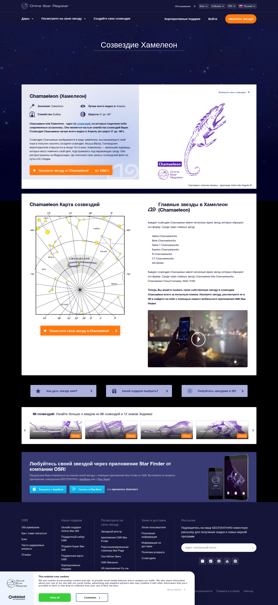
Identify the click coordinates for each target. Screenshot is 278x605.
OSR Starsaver (109, 562)
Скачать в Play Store (90, 489)
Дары (25, 18)
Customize (90, 597)
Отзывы (26, 554)
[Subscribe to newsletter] (252, 548)
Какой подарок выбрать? (140, 391)
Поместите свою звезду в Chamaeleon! (79, 331)
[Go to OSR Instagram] (202, 561)
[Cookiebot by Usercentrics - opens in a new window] (17, 597)
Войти (212, 19)
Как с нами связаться (34, 533)
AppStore (84, 479)
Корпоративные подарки (182, 19)
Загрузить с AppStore (51, 489)
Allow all (55, 597)
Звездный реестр (111, 531)
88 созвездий (81, 123)
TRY (230, 6)
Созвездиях (149, 558)
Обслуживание (183, 6)
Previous (24, 430)
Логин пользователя (154, 527)
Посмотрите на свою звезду (61, 18)
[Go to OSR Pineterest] (235, 561)
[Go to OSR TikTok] (210, 561)
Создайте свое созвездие (112, 18)
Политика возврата (153, 552)
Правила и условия (228, 591)
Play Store (103, 479)
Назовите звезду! (240, 19)
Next (253, 430)
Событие (216, 6)
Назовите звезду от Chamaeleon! (74, 170)
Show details (174, 589)
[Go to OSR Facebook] (218, 561)
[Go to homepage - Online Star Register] (45, 6)
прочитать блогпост (125, 489)
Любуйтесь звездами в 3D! (217, 391)
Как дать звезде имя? (61, 391)
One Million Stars (111, 556)
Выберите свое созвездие (232, 92)
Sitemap (248, 591)
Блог (202, 6)
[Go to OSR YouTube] (227, 561)
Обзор (75, 435)
